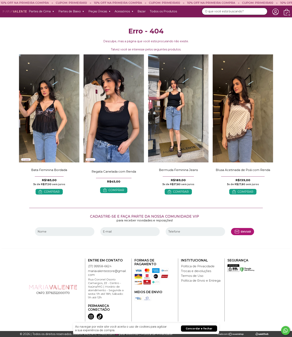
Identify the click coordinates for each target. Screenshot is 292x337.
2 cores (26, 160)
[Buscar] (263, 11)
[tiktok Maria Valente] (100, 316)
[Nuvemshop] (230, 333)
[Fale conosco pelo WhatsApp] (285, 330)
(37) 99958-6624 (99, 266)
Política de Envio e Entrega (200, 280)
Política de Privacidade (198, 266)
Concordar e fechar (199, 328)
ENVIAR (246, 231)
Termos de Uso (192, 276)
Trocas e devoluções (196, 271)
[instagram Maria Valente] (91, 316)
